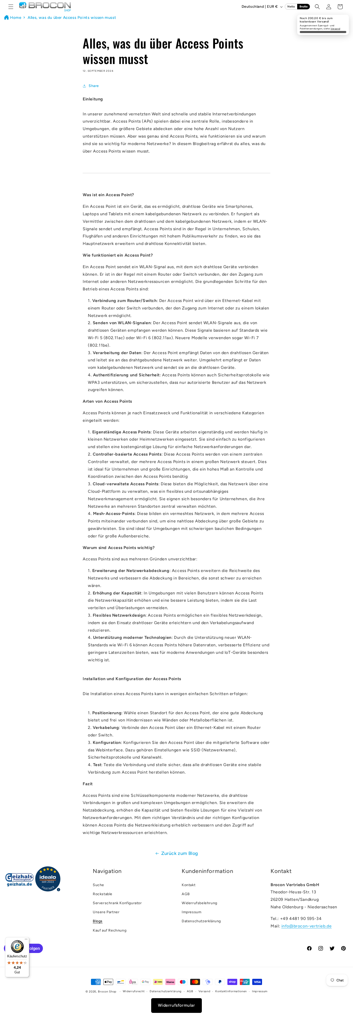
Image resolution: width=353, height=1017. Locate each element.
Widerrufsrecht (134, 991)
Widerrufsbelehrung (199, 903)
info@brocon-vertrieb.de (306, 926)
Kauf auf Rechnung (109, 930)
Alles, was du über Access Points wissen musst (72, 17)
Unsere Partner (106, 912)
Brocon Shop (107, 991)
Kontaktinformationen (231, 991)
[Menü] (26, 940)
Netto (291, 6)
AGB (186, 894)
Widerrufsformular (176, 1005)
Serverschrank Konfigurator (117, 903)
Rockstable (102, 894)
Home (15, 17)
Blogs (98, 921)
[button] (11, 6)
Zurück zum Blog (179, 853)
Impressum (191, 912)
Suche (98, 885)
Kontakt (188, 885)
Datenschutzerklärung (201, 921)
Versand (335, 28)
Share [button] (94, 86)
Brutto (304, 6)
